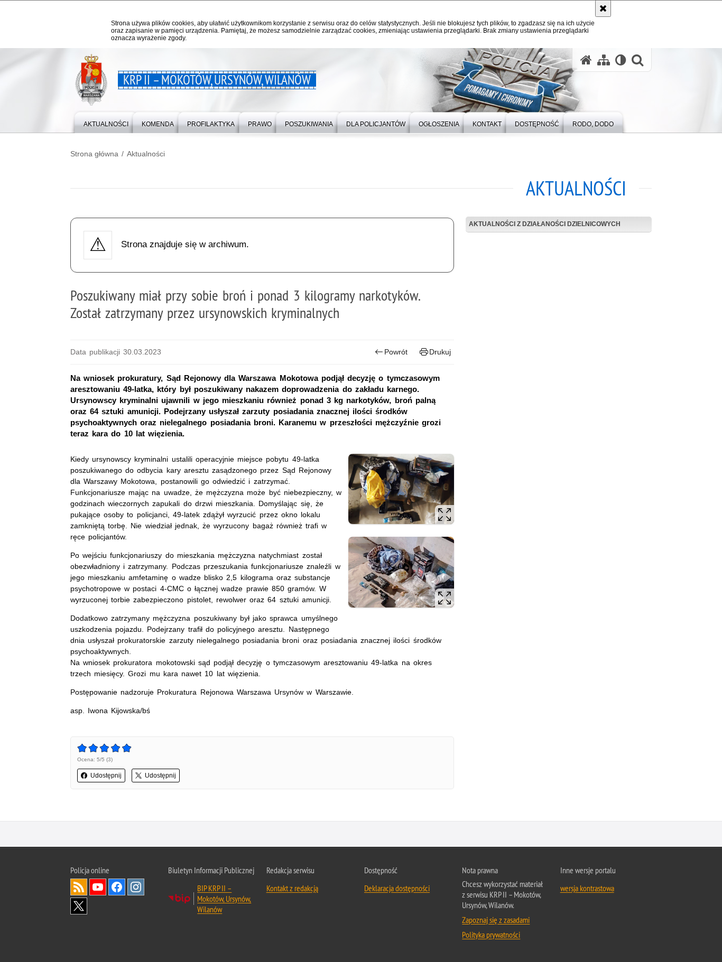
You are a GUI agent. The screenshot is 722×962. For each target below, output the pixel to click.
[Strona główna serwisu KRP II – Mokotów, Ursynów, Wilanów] (586, 60)
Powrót (396, 352)
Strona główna (94, 154)
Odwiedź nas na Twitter (78, 906)
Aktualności (146, 154)
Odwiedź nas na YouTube (97, 887)
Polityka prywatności (491, 934)
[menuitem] (106, 121)
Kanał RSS (78, 887)
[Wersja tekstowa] (620, 60)
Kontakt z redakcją (292, 888)
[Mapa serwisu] (603, 60)
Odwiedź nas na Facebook (116, 887)
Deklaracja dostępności (397, 888)
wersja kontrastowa (587, 888)
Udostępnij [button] (106, 775)
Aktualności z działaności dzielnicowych (545, 224)
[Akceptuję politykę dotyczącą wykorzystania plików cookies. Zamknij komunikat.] (603, 8)
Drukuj (440, 352)
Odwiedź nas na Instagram (135, 887)
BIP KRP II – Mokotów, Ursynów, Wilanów (224, 898)
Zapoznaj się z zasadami (496, 919)
